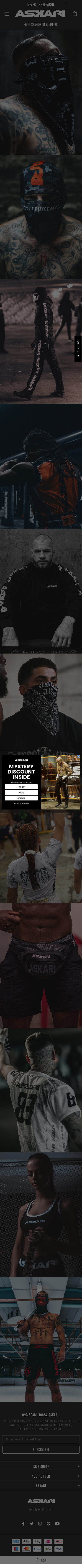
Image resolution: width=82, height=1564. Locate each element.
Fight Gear (21, 787)
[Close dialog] (78, 756)
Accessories (21, 798)
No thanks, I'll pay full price (21, 803)
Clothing (21, 792)
